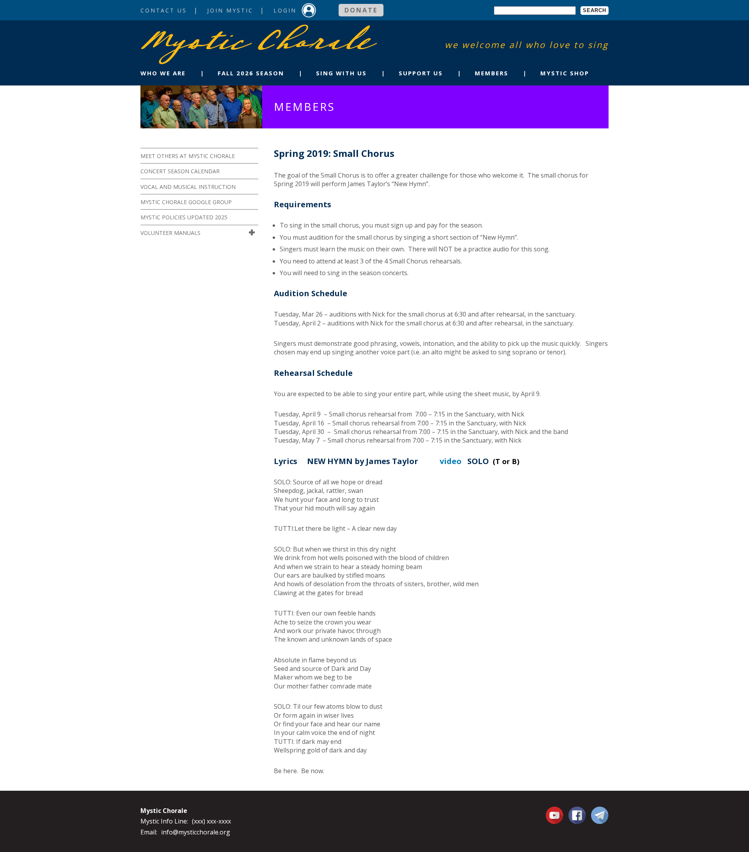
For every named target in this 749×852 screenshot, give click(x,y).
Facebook (577, 810)
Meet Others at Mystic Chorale (187, 156)
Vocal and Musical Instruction (188, 186)
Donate (361, 10)
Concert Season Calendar (180, 171)
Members (491, 73)
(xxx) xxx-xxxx (211, 821)
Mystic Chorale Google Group (186, 202)
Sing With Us (341, 73)
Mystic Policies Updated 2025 (183, 217)
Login (284, 10)
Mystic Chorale (185, 32)
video (450, 461)
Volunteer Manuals (170, 233)
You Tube (555, 815)
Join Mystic (230, 10)
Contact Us (163, 10)
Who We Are (163, 73)
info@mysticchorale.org (195, 832)
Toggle (253, 232)
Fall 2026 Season (251, 73)
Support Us (421, 73)
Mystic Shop (564, 73)
